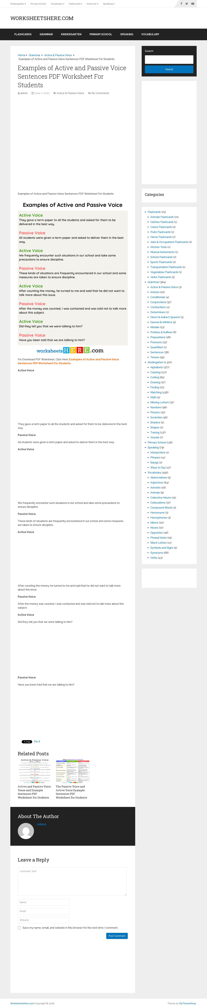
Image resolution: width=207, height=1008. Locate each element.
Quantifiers (156, 347)
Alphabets (156, 367)
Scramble (156, 417)
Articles (154, 292)
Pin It (37, 741)
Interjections (157, 452)
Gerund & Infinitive (161, 322)
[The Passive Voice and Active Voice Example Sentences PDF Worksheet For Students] (73, 771)
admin (24, 93)
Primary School (38, 4)
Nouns (154, 527)
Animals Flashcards (162, 217)
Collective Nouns (160, 497)
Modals (154, 327)
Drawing (155, 382)
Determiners (157, 312)
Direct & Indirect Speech (165, 317)
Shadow (155, 422)
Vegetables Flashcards (164, 272)
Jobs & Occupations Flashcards (169, 242)
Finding (154, 387)
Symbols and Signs (161, 547)
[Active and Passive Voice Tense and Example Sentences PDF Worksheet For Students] (35, 771)
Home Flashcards (161, 237)
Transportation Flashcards (166, 267)
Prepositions (157, 337)
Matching (156, 392)
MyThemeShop (187, 1003)
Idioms (154, 522)
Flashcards (74, 4)
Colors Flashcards (161, 227)
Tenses (154, 357)
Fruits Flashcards (160, 232)
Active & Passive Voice (70, 93)
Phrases (155, 457)
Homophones (158, 517)
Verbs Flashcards (160, 277)
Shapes (154, 427)
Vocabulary (56, 4)
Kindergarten (17, 4)
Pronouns (156, 342)
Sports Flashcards (161, 262)
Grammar (92, 4)
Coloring (155, 372)
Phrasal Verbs (158, 537)
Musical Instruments (162, 252)
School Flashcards (161, 257)
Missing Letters (159, 402)
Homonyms (157, 512)
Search (149, 51)
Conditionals (157, 297)
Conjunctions (158, 302)
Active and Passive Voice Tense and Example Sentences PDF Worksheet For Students (34, 792)
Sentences (156, 352)
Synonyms (156, 552)
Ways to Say (158, 467)
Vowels (154, 437)
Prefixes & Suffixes (161, 332)
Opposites (156, 532)
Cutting (154, 377)
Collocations (157, 502)
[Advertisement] (73, 121)
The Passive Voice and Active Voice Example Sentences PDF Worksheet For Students (71, 792)
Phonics (155, 412)
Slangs (154, 462)
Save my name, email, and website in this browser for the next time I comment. (70, 927)
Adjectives (156, 482)
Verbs (153, 557)
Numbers (156, 407)
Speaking (108, 4)
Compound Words (161, 507)
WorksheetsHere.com (41, 18)
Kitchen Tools (158, 247)
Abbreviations (158, 477)
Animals (155, 492)
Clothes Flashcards (162, 222)
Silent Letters (158, 542)
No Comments (100, 93)
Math (153, 397)
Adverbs (155, 487)
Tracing (154, 432)
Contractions (158, 307)
